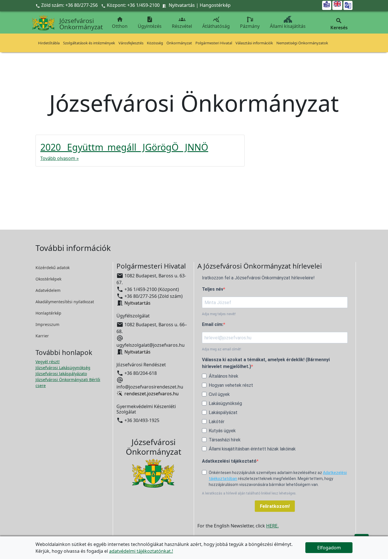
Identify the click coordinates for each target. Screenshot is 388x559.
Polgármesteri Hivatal (213, 42)
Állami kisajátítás (288, 26)
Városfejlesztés (130, 42)
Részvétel (182, 22)
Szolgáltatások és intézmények (89, 42)
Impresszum (47, 324)
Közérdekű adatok (53, 267)
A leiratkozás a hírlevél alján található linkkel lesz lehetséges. (249, 493)
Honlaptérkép (48, 313)
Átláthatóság (216, 22)
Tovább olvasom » (59, 158)
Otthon (120, 22)
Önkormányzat (179, 42)
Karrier (42, 335)
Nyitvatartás (182, 5)
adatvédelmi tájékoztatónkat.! (141, 551)
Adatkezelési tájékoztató (229, 461)
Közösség (155, 42)
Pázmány (250, 26)
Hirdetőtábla (49, 42)
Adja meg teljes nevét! (219, 314)
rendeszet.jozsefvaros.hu (151, 393)
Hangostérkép (215, 5)
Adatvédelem (48, 290)
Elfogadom (329, 548)
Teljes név (212, 289)
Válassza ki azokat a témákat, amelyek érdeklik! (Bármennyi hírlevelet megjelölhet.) (266, 363)
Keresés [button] (339, 24)
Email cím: (212, 324)
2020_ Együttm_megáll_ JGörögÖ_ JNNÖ (124, 147)
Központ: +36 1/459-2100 (133, 5)
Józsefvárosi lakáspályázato (61, 373)
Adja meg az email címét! (221, 349)
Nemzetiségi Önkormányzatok (302, 42)
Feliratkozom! (275, 506)
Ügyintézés (150, 22)
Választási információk (254, 42)
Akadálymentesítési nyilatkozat (65, 301)
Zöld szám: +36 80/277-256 (67, 5)
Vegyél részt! (48, 361)
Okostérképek (48, 279)
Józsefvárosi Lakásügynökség (63, 367)
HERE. (272, 526)
